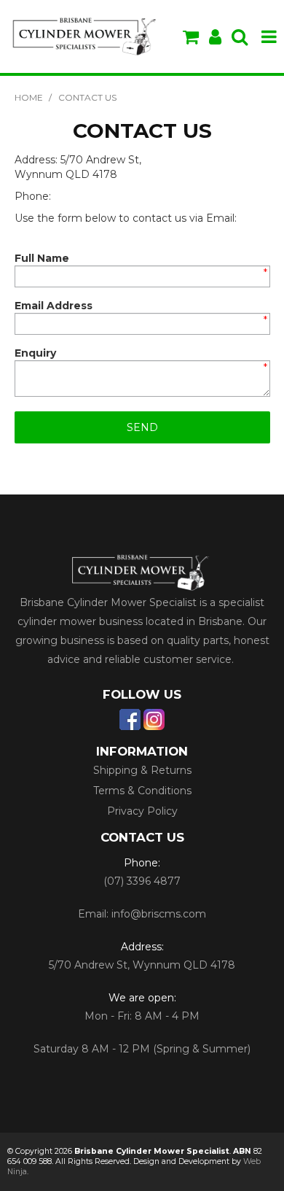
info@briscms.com (158, 913)
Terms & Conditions (142, 790)
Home (29, 97)
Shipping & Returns (142, 770)
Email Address (53, 305)
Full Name (42, 258)
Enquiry (35, 353)
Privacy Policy (142, 811)
